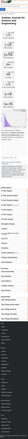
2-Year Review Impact (10, 200)
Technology (4, 330)
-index (4, 229)
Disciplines (4, 382)
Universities (4, 358)
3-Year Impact (6, 210)
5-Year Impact (6, 214)
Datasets (3, 389)
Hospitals (4, 367)
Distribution (11, 14)
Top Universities (7, 271)
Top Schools (6, 276)
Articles (4, 243)
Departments (4, 364)
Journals (6, 12)
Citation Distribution (9, 257)
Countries (4, 374)
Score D (4, 238)
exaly (1, 12)
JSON (11, 157)
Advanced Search (6, 404)
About (3, 326)
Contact (3, 333)
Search (3, 9)
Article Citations (10, 253)
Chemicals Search (6, 410)
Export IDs (4, 418)
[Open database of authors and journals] (6, 1)
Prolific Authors (7, 286)
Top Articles (6, 290)
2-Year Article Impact (9, 195)
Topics (3, 385)
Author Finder (5, 425)
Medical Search (5, 407)
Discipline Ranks (8, 224)
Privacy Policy (5, 336)
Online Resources (6, 395)
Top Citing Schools (8, 309)
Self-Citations (6, 262)
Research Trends (6, 422)
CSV (15, 157)
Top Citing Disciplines (10, 319)
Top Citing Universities (10, 304)
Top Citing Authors (8, 300)
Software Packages (6, 392)
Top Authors (6, 281)
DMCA (3, 343)
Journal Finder (5, 431)
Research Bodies (6, 371)
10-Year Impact (7, 219)
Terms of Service (5, 339)
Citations (4, 248)
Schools (3, 361)
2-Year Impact (6, 191)
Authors (3, 351)
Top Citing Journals (9, 314)
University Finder (6, 428)
